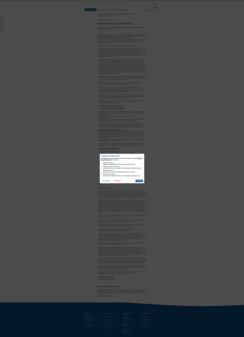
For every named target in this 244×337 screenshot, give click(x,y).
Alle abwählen (117, 180)
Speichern (139, 180)
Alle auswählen (106, 180)
